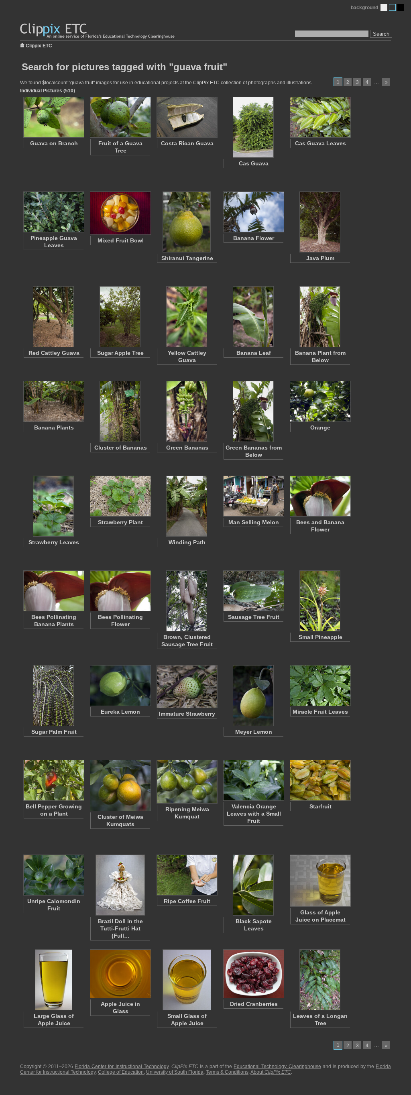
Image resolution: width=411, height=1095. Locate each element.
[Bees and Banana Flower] (320, 496)
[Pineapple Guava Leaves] (53, 211)
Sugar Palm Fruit (54, 732)
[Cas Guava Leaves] (320, 117)
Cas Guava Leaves (320, 143)
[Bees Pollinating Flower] (120, 590)
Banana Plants (54, 427)
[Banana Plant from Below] (320, 316)
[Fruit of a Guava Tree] (120, 117)
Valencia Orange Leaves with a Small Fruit (254, 813)
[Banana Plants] (53, 401)
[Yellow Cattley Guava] (187, 316)
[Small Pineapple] (320, 600)
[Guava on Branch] (53, 117)
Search (381, 34)
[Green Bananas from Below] (253, 411)
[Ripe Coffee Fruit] (187, 875)
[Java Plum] (320, 221)
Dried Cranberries (254, 1004)
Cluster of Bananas (120, 447)
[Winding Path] (187, 506)
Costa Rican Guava (187, 143)
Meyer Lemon (253, 732)
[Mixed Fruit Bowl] (120, 213)
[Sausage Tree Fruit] (253, 590)
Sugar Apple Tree (120, 353)
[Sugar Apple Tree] (120, 316)
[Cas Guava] (253, 127)
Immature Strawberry (187, 713)
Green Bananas (187, 447)
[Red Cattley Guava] (53, 316)
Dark (400, 7)
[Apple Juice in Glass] (120, 973)
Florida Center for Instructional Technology (121, 1066)
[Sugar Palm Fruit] (53, 695)
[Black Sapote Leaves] (253, 885)
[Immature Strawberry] (187, 686)
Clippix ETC (39, 45)
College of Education (121, 1072)
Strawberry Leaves (53, 542)
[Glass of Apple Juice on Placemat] (320, 881)
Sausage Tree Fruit (253, 617)
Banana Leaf (253, 353)
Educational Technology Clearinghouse (277, 1066)
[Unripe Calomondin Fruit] (53, 875)
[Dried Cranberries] (253, 973)
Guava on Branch (54, 143)
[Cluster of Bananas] (120, 411)
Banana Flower (253, 238)
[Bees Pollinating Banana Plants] (53, 590)
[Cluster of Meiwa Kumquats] (120, 785)
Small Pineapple (320, 637)
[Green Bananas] (187, 411)
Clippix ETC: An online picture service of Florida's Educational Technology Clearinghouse (98, 31)
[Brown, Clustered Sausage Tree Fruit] (187, 600)
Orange (320, 427)
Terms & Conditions (227, 1072)
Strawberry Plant (120, 522)
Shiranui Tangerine (187, 258)
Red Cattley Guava (53, 353)
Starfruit (320, 806)
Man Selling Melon (253, 522)
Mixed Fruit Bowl (121, 240)
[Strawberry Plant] (120, 496)
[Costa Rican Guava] (187, 117)
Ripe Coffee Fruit (187, 901)
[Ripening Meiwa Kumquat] (187, 782)
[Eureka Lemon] (120, 685)
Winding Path (187, 542)
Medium (392, 7)
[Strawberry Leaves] (53, 506)
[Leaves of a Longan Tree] (320, 979)
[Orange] (320, 401)
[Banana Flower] (253, 211)
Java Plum (320, 258)
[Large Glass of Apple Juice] (53, 979)
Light (383, 7)
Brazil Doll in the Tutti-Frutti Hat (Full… (120, 928)
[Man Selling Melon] (253, 496)
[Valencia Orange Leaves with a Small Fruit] (253, 780)
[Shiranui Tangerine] (187, 221)
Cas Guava (254, 163)
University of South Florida (174, 1072)
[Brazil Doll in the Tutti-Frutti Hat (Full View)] (120, 885)
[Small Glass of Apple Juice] (187, 979)
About (270, 1072)
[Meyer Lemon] (253, 695)
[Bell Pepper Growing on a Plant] (53, 780)
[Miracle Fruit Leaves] (320, 685)
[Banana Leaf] (253, 316)
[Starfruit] (320, 780)
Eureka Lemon (120, 711)
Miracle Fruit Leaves (320, 711)
